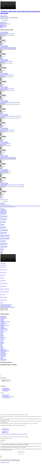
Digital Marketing (10, 205)
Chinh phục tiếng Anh (11, 206)
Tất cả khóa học (4, 26)
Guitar (16, 205)
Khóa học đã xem (4, 25)
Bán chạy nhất (3, 24)
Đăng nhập (2, 203)
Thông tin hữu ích (5, 390)
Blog (2, 27)
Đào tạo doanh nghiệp (6, 397)
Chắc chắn (7, 462)
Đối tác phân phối (5, 395)
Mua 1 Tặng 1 (17, 459)
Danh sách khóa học (5, 388)
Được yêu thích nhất (26, 205)
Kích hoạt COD (3, 22)
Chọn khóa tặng (3, 462)
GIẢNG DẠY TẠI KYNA (4, 434)
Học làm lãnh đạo (5, 206)
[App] (1, 440)
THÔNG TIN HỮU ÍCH (23, 434)
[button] (4, 18)
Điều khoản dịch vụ (5, 428)
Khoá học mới (32, 205)
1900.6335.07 (5, 431)
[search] (14, 17)
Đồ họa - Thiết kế (20, 205)
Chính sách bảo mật (5, 429)
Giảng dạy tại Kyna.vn (6, 394)
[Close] (1, 0)
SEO (14, 205)
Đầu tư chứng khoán (3, 205)
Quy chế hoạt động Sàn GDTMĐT (8, 396)
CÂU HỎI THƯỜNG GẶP (14, 434)
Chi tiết (1, 43)
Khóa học (2, 251)
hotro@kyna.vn (6, 432)
